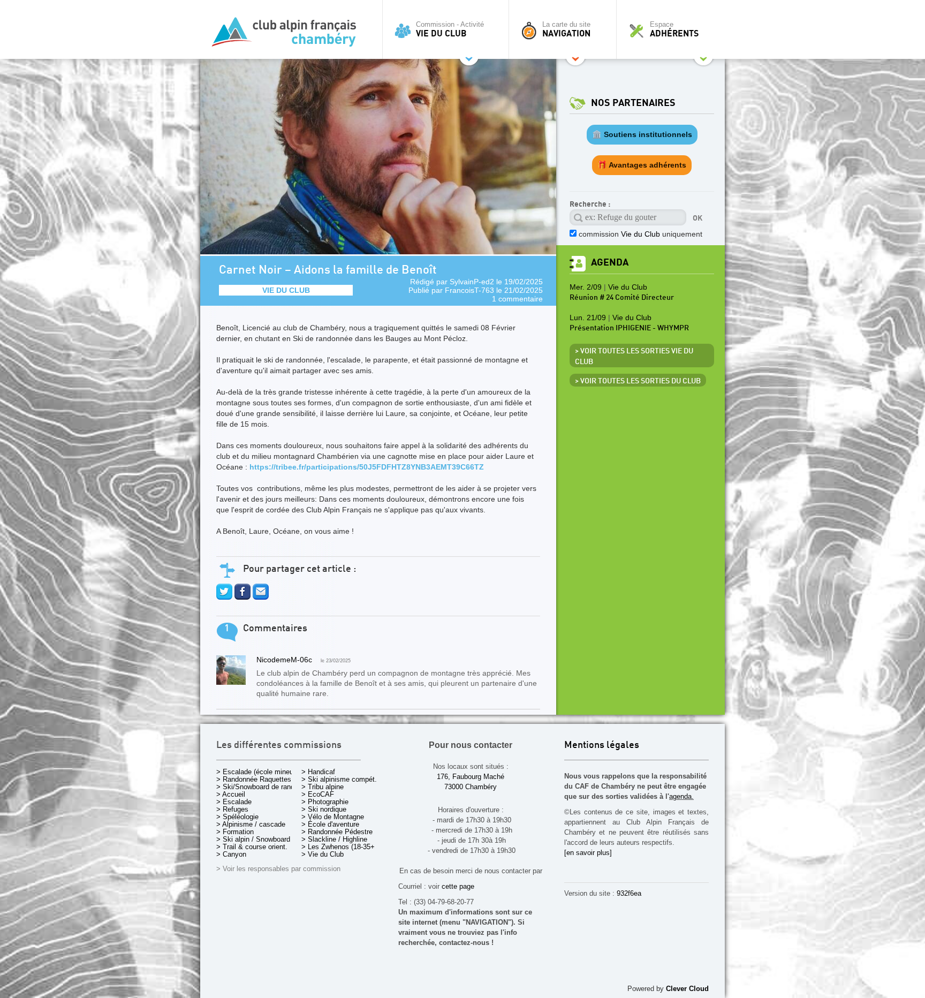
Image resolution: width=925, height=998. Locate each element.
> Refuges (232, 809)
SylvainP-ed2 (472, 281)
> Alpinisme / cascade (250, 824)
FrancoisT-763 (469, 290)
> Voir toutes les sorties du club (638, 381)
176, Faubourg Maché (470, 777)
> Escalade (234, 802)
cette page (458, 886)
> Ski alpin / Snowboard (253, 839)
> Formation (235, 832)
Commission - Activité (450, 29)
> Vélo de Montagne (332, 817)
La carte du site (566, 29)
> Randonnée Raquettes (253, 779)
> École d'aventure (330, 824)
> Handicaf (318, 772)
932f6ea (629, 893)
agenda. (681, 796)
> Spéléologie (237, 817)
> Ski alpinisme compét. (339, 779)
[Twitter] (224, 597)
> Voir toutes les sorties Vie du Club (634, 356)
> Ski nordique (323, 809)
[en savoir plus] (588, 853)
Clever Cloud (687, 989)
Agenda (609, 263)
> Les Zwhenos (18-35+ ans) (345, 847)
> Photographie (324, 802)
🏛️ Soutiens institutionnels (642, 134)
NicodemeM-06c (284, 659)
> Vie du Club (322, 854)
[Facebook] (242, 597)
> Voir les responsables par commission (278, 869)
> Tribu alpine (322, 787)
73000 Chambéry (470, 787)
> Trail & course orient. (251, 847)
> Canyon (231, 854)
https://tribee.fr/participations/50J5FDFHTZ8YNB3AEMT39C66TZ (366, 467)
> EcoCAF (317, 794)
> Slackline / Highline (334, 839)
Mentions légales (601, 745)
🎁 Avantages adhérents (641, 165)
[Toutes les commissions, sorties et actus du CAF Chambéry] (288, 35)
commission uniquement (640, 234)
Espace (674, 29)
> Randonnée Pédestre (337, 832)
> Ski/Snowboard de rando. (258, 787)
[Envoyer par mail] (261, 597)
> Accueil (230, 794)
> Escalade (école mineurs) (258, 772)
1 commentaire (517, 298)
